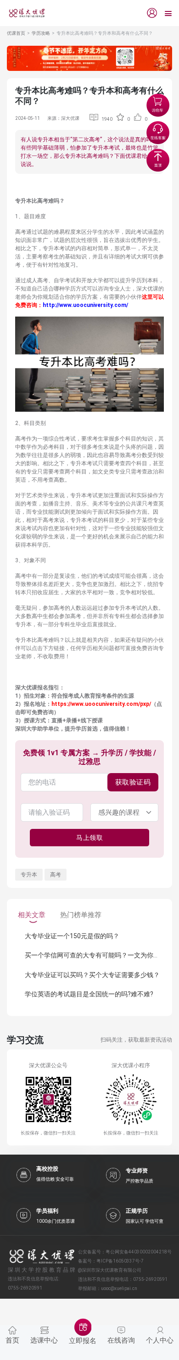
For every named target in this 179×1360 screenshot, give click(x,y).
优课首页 (16, 33)
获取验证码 (133, 782)
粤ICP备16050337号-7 (120, 1260)
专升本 (29, 874)
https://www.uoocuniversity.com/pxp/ (101, 704)
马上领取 (89, 837)
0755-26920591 (150, 1279)
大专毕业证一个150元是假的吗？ (72, 936)
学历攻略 (41, 33)
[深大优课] (23, 13)
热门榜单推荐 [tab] (80, 915)
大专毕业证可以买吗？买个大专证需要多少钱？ (92, 974)
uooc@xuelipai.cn (119, 1288)
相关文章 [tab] (31, 915)
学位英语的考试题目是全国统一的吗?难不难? (89, 994)
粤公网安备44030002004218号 (139, 1251)
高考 (55, 874)
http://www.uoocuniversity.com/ (85, 305)
